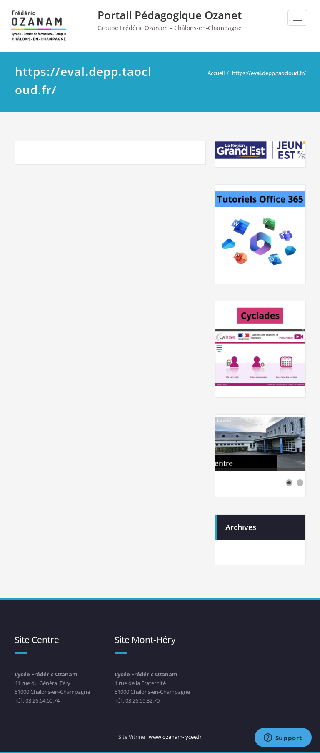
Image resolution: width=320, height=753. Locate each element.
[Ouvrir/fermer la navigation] (298, 18)
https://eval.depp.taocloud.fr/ (269, 73)
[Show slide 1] (289, 482)
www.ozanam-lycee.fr (175, 736)
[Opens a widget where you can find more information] (283, 738)
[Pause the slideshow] (280, 442)
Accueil (216, 73)
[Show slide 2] (300, 482)
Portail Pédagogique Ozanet (170, 15)
